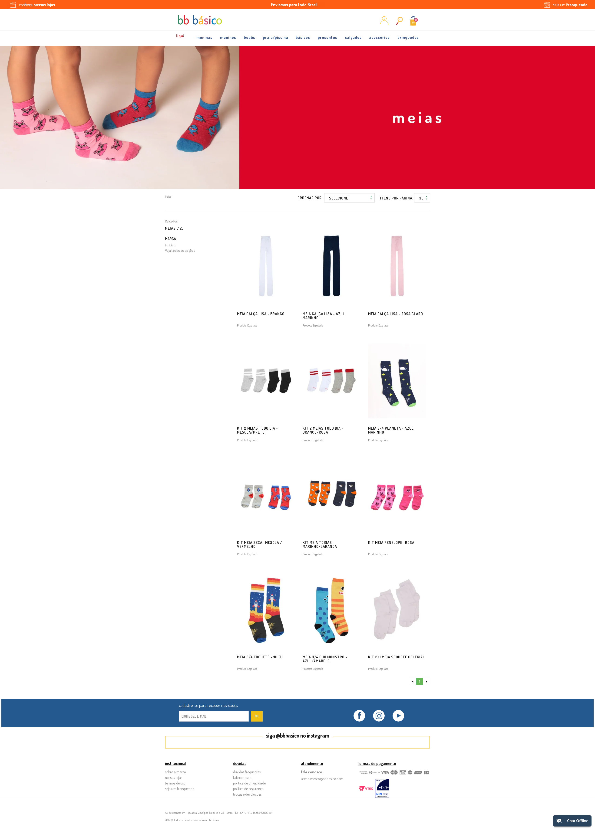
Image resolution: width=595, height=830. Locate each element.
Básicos (303, 37)
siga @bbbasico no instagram (297, 735)
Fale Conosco (242, 777)
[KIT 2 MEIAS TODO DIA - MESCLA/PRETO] (266, 380)
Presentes (327, 37)
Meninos (228, 37)
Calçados (353, 37)
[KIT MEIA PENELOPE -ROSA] (397, 495)
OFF (180, 36)
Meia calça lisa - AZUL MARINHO (324, 315)
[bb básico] (200, 20)
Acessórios (379, 37)
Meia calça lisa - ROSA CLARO (395, 313)
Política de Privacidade (249, 783)
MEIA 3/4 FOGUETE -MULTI (260, 657)
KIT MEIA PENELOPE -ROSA (391, 542)
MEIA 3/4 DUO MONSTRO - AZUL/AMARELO (325, 659)
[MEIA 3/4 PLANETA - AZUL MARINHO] (397, 380)
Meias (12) (174, 228)
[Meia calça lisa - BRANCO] (266, 266)
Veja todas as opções (180, 250)
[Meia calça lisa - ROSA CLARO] (397, 266)
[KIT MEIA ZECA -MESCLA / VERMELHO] (266, 495)
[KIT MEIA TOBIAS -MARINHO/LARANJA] (331, 495)
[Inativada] (382, 789)
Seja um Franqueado (179, 788)
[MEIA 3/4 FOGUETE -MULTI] (266, 609)
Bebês (249, 37)
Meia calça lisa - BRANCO (260, 313)
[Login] (384, 23)
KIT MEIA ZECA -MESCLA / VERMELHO (259, 544)
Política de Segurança (248, 788)
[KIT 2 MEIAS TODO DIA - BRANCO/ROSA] (331, 380)
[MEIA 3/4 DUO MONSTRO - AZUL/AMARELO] (331, 609)
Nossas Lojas (173, 777)
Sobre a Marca (175, 772)
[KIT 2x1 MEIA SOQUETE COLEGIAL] (397, 609)
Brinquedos (408, 37)
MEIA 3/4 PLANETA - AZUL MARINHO (391, 430)
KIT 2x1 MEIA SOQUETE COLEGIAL (396, 657)
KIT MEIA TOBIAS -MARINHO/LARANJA (320, 544)
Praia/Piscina (275, 37)
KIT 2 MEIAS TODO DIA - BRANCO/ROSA (323, 430)
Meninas (204, 37)
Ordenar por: (310, 198)
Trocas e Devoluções (247, 794)
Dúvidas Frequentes (247, 772)
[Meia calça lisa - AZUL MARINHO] (331, 266)
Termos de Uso (175, 783)
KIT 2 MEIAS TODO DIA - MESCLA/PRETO (257, 430)
